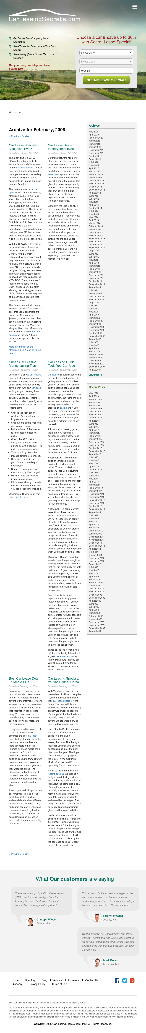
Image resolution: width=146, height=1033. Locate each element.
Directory (30, 980)
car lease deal (63, 656)
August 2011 (95, 287)
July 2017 (93, 161)
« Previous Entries (19, 136)
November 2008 (97, 329)
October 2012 (95, 244)
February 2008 (96, 354)
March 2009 (94, 317)
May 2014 (93, 216)
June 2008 (94, 345)
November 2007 (97, 363)
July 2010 (93, 305)
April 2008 (94, 348)
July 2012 (93, 253)
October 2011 (95, 281)
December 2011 (97, 274)
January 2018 (95, 146)
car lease (36, 387)
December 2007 (97, 360)
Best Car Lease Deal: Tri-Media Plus (24, 680)
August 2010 (95, 302)
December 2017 (97, 149)
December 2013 (97, 232)
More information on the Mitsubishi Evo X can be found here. (25, 350)
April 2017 (94, 168)
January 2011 (95, 293)
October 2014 (95, 207)
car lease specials (24, 167)
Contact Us (91, 980)
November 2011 (97, 278)
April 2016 (94, 204)
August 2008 (95, 339)
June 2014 (94, 213)
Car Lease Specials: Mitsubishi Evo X (23, 147)
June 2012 (94, 256)
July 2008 (93, 342)
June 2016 (94, 198)
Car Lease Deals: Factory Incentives (61, 147)
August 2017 (95, 158)
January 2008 (95, 357)
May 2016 (93, 201)
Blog (44, 980)
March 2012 (94, 265)
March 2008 (94, 351)
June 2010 (94, 308)
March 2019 (94, 140)
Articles (57, 980)
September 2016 (97, 189)
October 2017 (95, 155)
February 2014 (96, 226)
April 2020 (94, 134)
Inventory (73, 980)
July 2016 (93, 195)
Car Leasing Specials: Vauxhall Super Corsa (63, 680)
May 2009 (93, 311)
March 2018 (94, 143)
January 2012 (95, 271)
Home (15, 980)
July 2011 (93, 290)
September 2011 (97, 284)
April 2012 (94, 262)
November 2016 (97, 183)
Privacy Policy (37, 983)
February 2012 (96, 268)
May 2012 (93, 259)
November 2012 (97, 241)
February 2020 (96, 137)
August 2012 (95, 250)
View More (94, 374)
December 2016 (97, 180)
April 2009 (94, 314)
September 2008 (97, 335)
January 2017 (95, 177)
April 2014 (94, 219)
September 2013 (97, 238)
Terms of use (59, 983)
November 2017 (97, 152)
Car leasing (53, 374)
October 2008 (95, 332)
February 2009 (96, 320)
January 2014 (95, 229)
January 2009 (95, 323)
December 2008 (97, 326)
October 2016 (95, 186)
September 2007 (97, 366)
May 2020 (93, 131)
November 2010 (97, 299)
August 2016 (95, 192)
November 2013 (97, 235)
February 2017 (96, 174)
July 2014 (93, 210)
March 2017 (94, 171)
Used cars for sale (18, 497)
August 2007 (95, 369)
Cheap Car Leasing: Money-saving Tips (23, 363)
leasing (63, 407)
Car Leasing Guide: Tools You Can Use (61, 363)
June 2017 (94, 165)
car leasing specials (63, 772)
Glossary (17, 983)
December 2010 (97, 296)
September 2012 (97, 247)
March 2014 (94, 223)
